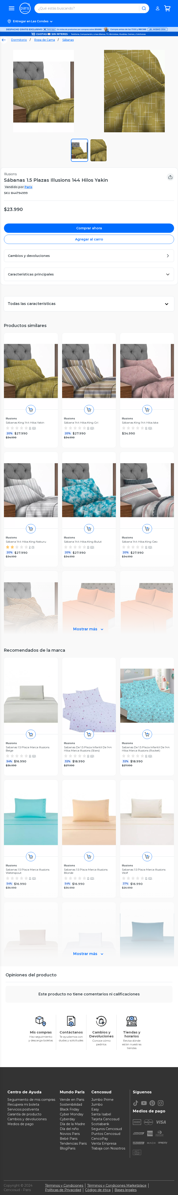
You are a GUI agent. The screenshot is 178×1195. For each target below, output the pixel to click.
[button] (89, 21)
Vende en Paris (72, 1100)
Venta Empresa (103, 1143)
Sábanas (68, 40)
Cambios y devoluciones (27, 1119)
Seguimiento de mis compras (31, 1100)
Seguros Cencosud (106, 1129)
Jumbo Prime (102, 1100)
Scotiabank (100, 1124)
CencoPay (99, 1139)
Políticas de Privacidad (63, 1190)
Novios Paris (70, 1134)
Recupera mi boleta (23, 1104)
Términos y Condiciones (64, 1185)
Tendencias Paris (73, 1143)
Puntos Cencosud (105, 1134)
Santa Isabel (101, 1114)
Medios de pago (20, 1124)
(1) (33, 547)
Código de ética (98, 1190)
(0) (34, 428)
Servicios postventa (23, 1109)
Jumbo (97, 1104)
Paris (28, 187)
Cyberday (67, 1119)
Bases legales (125, 1190)
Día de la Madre (72, 1124)
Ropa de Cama (44, 40)
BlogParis (67, 1148)
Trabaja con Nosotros (108, 1148)
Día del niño (69, 1129)
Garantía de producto (24, 1114)
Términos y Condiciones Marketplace (116, 1185)
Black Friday (69, 1109)
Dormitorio (19, 40)
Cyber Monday (71, 1114)
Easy (95, 1109)
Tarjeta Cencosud (105, 1119)
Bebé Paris (68, 1139)
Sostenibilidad (71, 1104)
